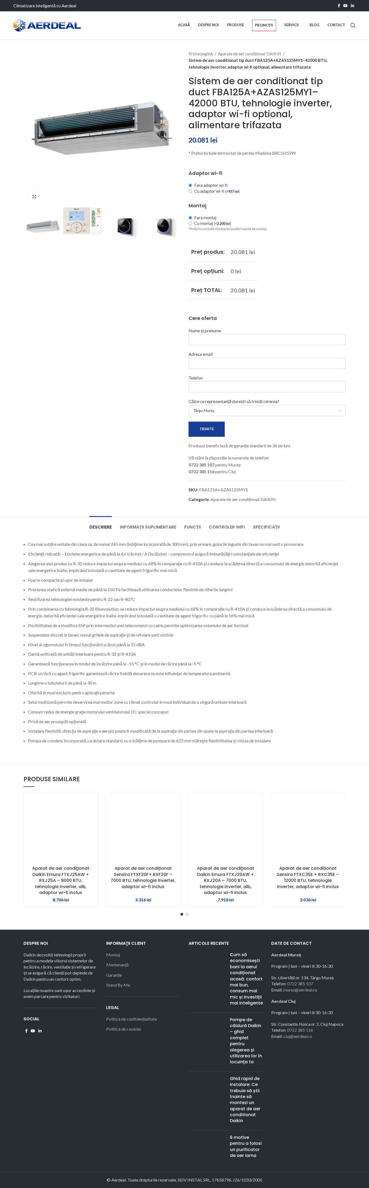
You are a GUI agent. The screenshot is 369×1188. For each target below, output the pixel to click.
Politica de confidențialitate (131, 1018)
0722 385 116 (300, 1030)
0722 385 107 (300, 983)
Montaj (113, 954)
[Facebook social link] (339, 5)
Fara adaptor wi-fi (211, 185)
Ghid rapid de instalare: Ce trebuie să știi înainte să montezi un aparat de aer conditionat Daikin (245, 1099)
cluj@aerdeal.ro (297, 1036)
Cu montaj (212, 223)
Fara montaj (205, 217)
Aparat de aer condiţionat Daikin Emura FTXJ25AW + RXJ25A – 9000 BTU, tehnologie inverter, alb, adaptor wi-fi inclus (60, 880)
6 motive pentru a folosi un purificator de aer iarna (246, 1146)
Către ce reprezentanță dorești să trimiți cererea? (234, 401)
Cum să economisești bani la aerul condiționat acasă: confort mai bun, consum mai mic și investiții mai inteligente (246, 979)
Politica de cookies (123, 1028)
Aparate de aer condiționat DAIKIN (250, 53)
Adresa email (201, 354)
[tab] (100, 524)
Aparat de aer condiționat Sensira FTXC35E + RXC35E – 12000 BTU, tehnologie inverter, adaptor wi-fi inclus (308, 877)
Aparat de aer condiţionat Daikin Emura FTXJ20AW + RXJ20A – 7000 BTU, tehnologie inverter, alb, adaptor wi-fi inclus (225, 880)
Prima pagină (201, 53)
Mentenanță (117, 964)
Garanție (114, 974)
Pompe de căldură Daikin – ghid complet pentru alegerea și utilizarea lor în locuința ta (246, 1041)
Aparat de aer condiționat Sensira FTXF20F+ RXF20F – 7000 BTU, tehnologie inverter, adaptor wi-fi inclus (143, 877)
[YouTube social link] (345, 5)
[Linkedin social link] (352, 5)
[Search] (353, 25)
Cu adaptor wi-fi (217, 191)
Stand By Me (118, 984)
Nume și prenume (205, 330)
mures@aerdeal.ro (300, 989)
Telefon (196, 377)
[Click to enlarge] (34, 196)
